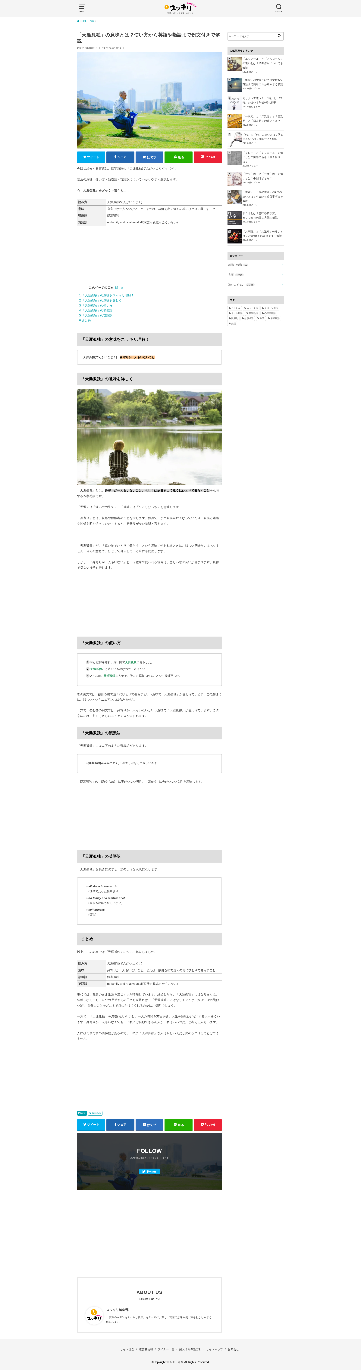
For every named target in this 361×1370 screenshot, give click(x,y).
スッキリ (178, 1362)
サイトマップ (214, 1349)
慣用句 (234, 318)
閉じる (119, 287)
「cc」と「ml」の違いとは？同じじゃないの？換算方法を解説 (263, 137)
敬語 (262, 318)
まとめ (85, 320)
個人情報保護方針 (190, 1349)
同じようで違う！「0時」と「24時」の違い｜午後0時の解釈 (262, 100)
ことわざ (235, 308)
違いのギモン (240, 284)
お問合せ (233, 1349)
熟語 (233, 323)
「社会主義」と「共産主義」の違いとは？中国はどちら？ (263, 176)
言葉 (83, 1113)
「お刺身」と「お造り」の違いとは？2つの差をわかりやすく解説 (263, 233)
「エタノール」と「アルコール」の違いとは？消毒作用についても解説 (263, 63)
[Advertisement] (149, 256)
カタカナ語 (252, 308)
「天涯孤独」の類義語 (96, 310)
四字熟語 (96, 1113)
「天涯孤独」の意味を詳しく (100, 300)
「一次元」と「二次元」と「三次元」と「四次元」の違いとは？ (263, 118)
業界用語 (275, 318)
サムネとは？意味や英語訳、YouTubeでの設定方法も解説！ (262, 215)
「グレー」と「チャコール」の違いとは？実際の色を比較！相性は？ (263, 157)
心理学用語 (270, 313)
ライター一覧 (166, 1349)
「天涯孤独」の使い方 (96, 305)
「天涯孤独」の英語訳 (96, 315)
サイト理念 (127, 1349)
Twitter (151, 1171)
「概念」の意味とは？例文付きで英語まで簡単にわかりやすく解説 (263, 82)
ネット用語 (237, 313)
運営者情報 (146, 1349)
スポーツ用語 (271, 308)
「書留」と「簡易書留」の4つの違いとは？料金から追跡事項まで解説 (263, 197)
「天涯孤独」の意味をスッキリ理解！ (106, 295)
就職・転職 (237, 264)
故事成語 (248, 318)
